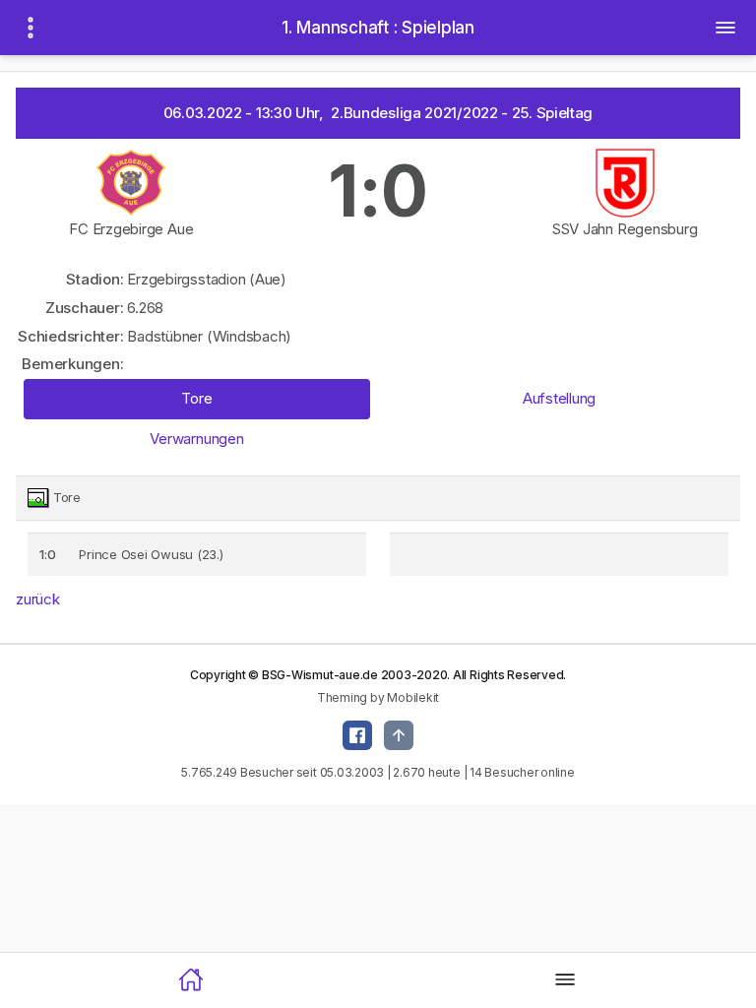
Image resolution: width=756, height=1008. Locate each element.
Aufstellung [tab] (559, 398)
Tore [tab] (196, 398)
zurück (38, 599)
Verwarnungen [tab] (196, 438)
